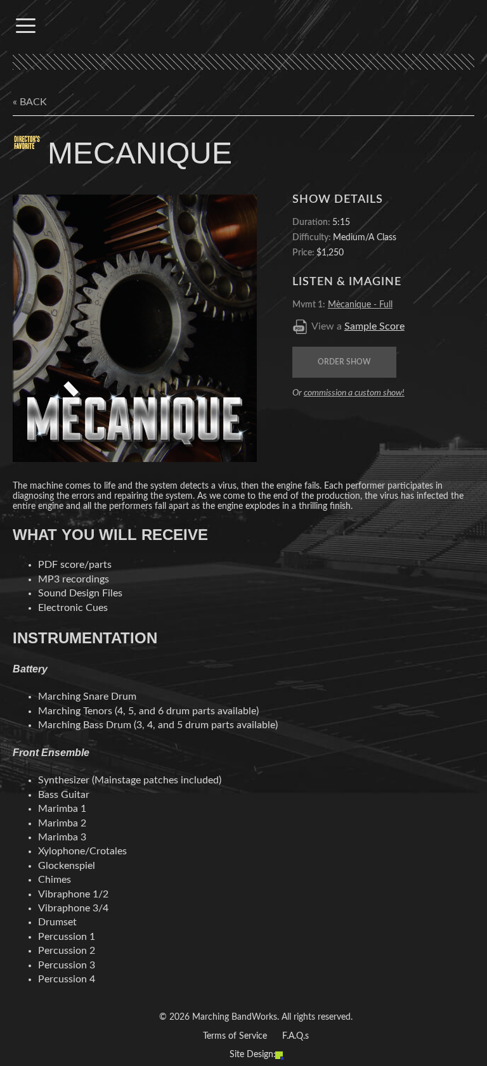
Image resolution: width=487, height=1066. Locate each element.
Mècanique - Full (360, 304)
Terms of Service (235, 1036)
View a (358, 326)
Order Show (344, 362)
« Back (30, 102)
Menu (25, 25)
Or (348, 393)
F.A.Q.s (295, 1036)
